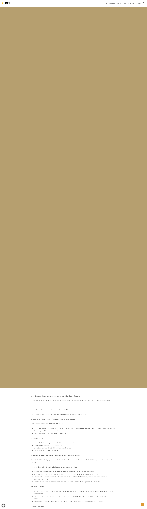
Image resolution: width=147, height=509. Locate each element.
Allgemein (73, 232)
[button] (144, 3)
